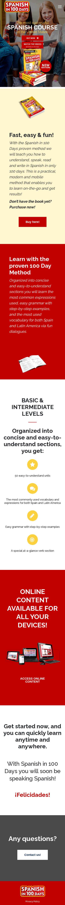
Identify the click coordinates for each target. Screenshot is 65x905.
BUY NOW (30, 38)
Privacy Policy (33, 901)
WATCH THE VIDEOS (32, 44)
